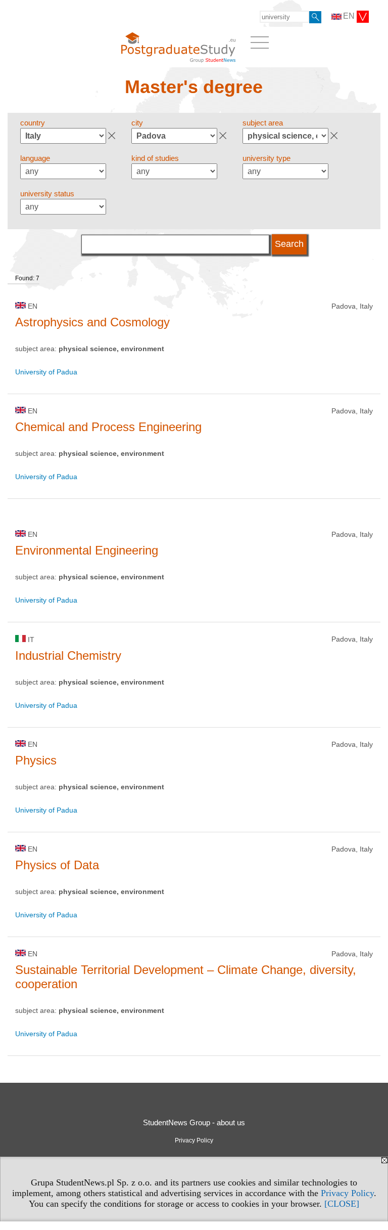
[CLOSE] (341, 1204)
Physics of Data (57, 865)
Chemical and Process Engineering (108, 427)
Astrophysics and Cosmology (92, 322)
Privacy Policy (347, 1193)
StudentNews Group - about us (194, 1122)
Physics (36, 760)
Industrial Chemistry (68, 655)
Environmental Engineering (86, 550)
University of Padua (46, 372)
